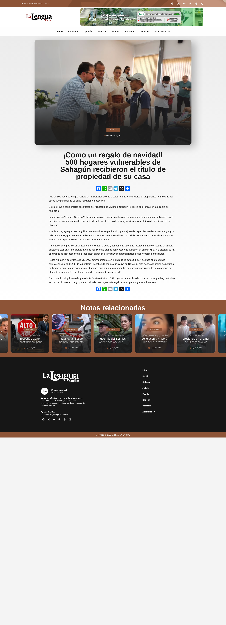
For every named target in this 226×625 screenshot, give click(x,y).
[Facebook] (172, 3)
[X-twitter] (178, 3)
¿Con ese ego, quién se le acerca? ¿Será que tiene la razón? (113, 339)
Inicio (59, 31)
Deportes (145, 31)
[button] (73, 31)
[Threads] (196, 3)
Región (72, 31)
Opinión (88, 31)
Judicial (102, 31)
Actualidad (161, 31)
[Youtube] (184, 3)
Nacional (129, 31)
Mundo (115, 31)
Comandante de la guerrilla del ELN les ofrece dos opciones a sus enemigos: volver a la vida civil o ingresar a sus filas (71, 344)
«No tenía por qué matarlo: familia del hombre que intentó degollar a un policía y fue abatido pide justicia (30, 344)
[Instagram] (202, 3)
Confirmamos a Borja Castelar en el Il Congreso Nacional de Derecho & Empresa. (196, 342)
